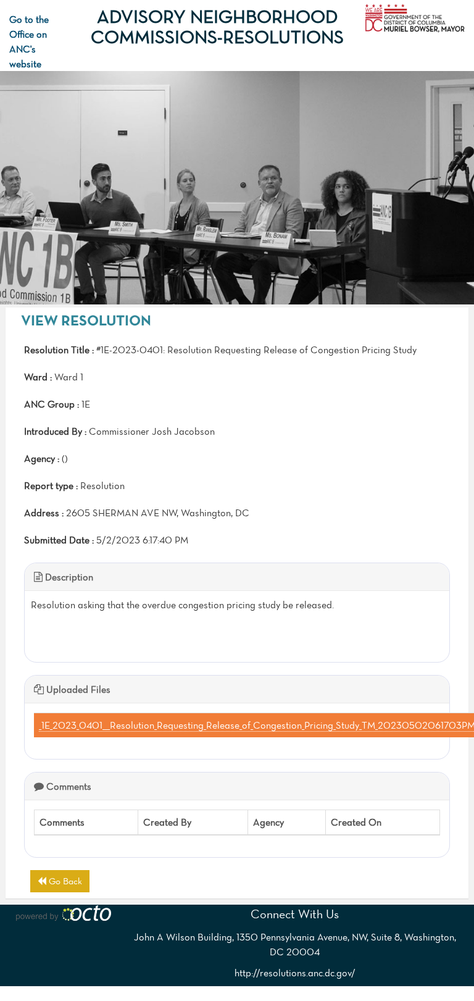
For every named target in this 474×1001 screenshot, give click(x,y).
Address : (44, 512)
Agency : (41, 458)
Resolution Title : (59, 349)
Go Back (64, 881)
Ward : (38, 377)
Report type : (51, 485)
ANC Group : (51, 404)
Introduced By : (55, 431)
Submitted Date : (59, 540)
